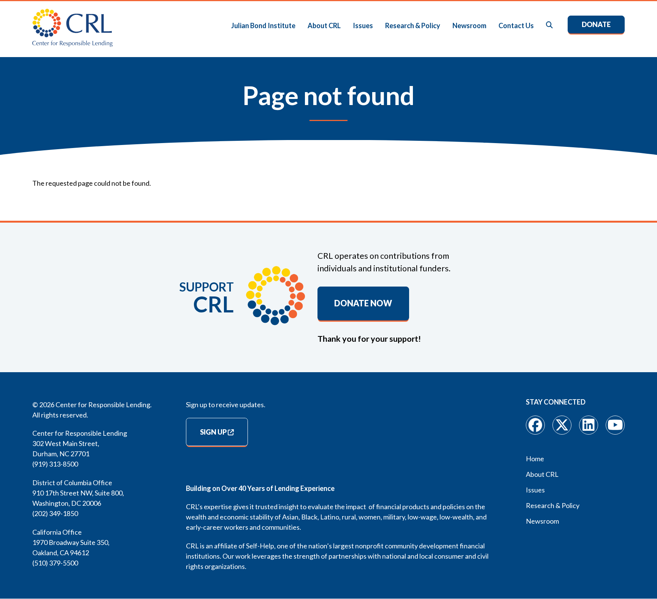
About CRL (324, 25)
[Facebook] (535, 425)
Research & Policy (412, 25)
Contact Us (516, 25)
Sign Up (213, 432)
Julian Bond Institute (263, 25)
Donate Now (363, 303)
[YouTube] (615, 425)
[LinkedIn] (588, 425)
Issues (363, 25)
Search (550, 25)
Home (535, 458)
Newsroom (469, 25)
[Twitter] (561, 425)
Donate (596, 24)
